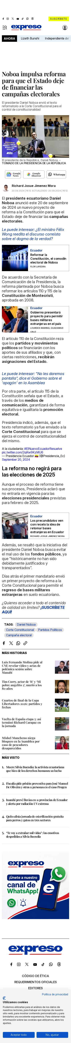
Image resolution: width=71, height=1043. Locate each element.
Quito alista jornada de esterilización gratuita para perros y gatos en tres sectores (35, 818)
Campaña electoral (19, 635)
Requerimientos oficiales (35, 982)
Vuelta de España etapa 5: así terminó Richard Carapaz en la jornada (21, 722)
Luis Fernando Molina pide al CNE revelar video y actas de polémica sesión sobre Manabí (22, 667)
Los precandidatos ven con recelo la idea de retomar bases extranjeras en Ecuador (47, 526)
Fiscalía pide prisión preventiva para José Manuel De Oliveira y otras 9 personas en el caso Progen (37, 785)
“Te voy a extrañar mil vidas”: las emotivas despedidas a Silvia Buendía (32, 834)
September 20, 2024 (16, 459)
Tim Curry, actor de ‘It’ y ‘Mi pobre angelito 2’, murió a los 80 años (22, 685)
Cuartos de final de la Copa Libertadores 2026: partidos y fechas (22, 703)
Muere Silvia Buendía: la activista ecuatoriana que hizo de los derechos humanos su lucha (35, 769)
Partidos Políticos (50, 630)
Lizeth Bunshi (30, 38)
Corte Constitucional (20, 630)
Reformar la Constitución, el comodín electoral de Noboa (48, 258)
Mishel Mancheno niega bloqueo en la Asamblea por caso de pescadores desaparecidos (21, 743)
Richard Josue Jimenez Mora (34, 185)
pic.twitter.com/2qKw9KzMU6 (22, 452)
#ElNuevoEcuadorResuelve (43, 449)
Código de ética (35, 976)
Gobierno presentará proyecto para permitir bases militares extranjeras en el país (46, 318)
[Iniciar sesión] (65, 27)
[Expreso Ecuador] (35, 953)
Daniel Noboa (26, 624)
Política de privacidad (55, 994)
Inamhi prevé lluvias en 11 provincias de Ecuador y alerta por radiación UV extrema (36, 801)
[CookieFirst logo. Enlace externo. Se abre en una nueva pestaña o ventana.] (4, 998)
